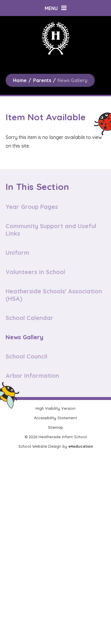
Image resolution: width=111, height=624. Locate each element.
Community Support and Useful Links (51, 229)
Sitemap (55, 427)
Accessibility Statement (55, 417)
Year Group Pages (32, 206)
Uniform (17, 252)
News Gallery (72, 80)
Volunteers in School (35, 272)
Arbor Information (32, 375)
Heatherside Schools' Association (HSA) (54, 294)
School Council (26, 356)
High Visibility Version (55, 408)
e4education (80, 446)
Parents (42, 80)
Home (20, 80)
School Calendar (29, 317)
